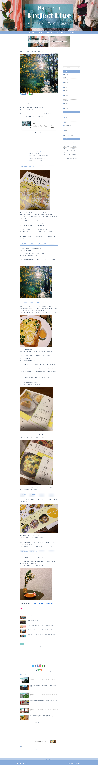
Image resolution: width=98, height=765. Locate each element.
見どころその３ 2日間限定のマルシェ (37, 158)
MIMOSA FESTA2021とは (35, 153)
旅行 (66, 133)
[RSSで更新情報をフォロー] (41, 670)
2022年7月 (66, 74)
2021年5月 (66, 103)
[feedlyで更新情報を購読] (39, 670)
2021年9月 (66, 92)
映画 (66, 130)
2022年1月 (66, 82)
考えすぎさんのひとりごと (69, 135)
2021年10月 (66, 90)
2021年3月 (66, 108)
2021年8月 (66, 95)
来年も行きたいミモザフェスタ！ (36, 160)
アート (66, 127)
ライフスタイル (68, 122)
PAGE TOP (49, 759)
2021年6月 (66, 100)
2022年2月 (66, 79)
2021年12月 (66, 85)
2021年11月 (66, 87)
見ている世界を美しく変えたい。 (70, 146)
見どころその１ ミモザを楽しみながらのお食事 (39, 155)
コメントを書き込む (38, 749)
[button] (79, 67)
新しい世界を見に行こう (68, 125)
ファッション (67, 120)
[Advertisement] (39, 99)
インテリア (67, 117)
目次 (37, 151)
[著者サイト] (37, 670)
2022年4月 (66, 77)
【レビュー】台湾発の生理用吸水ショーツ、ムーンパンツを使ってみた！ (71, 149)
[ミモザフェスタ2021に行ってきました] (25, 94)
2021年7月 (66, 98)
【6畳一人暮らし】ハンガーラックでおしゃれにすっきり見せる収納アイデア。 (71, 158)
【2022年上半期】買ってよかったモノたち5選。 (72, 143)
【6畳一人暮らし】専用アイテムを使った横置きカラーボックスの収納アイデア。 (71, 153)
